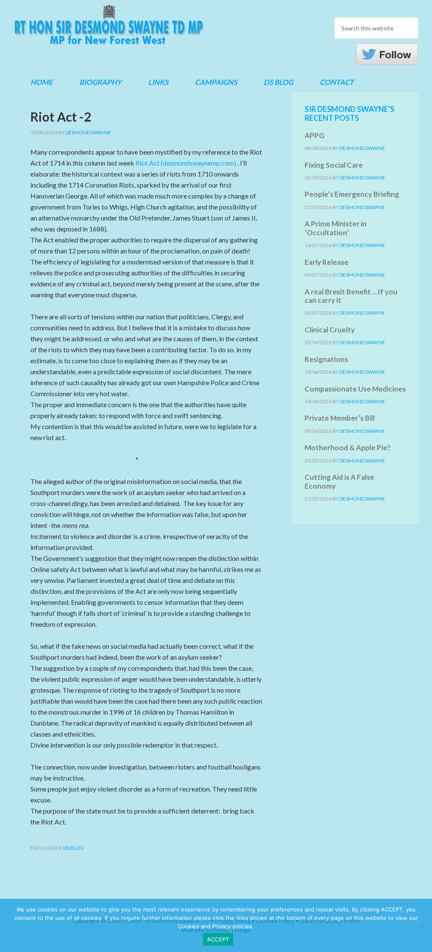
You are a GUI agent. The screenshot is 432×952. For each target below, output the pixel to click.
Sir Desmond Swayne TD (108, 25)
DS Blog (73, 848)
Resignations (326, 359)
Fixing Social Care (334, 164)
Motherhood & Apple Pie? (348, 447)
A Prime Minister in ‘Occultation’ (336, 228)
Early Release (326, 262)
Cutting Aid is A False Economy (339, 481)
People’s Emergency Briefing (352, 194)
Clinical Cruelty (330, 329)
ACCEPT (218, 939)
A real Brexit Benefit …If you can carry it (351, 296)
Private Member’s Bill (340, 417)
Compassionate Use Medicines (355, 388)
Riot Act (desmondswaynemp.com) (185, 163)
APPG (314, 135)
